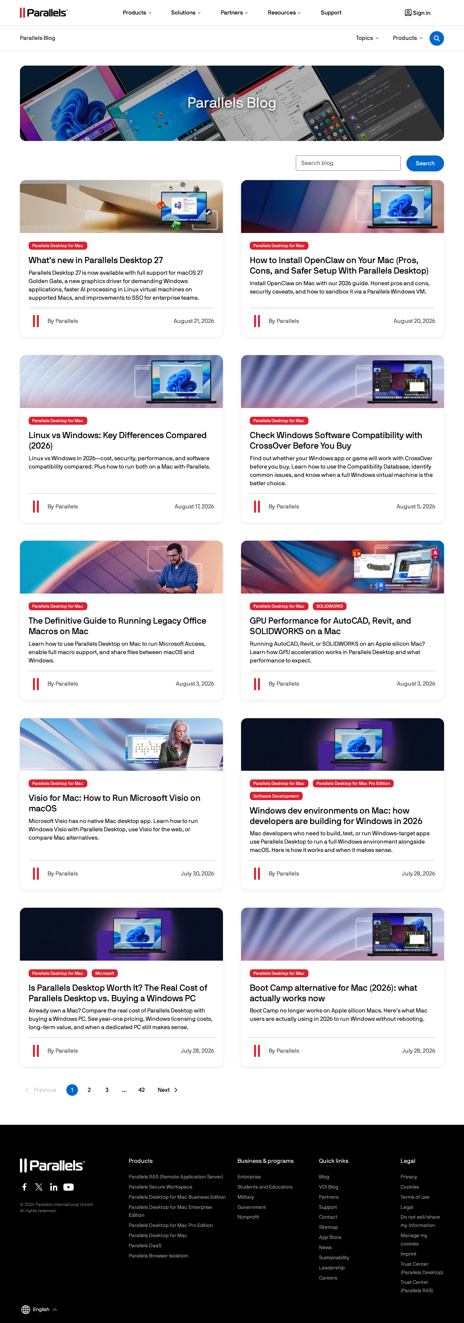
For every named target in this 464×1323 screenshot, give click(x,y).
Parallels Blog (37, 38)
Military (245, 1197)
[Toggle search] (437, 38)
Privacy (409, 1177)
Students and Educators (265, 1187)
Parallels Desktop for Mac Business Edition (177, 1197)
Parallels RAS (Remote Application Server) (176, 1177)
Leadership (332, 1267)
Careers (328, 1278)
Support (328, 1207)
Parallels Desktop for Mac (158, 1235)
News (325, 1247)
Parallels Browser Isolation (158, 1255)
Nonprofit (248, 1217)
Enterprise (249, 1177)
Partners (329, 1197)
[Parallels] (44, 13)
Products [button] (405, 38)
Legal (407, 1207)
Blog (324, 1177)
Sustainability (334, 1257)
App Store (330, 1237)
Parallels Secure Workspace (160, 1187)
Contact (328, 1217)
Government (251, 1207)
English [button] (41, 1309)
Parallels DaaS (145, 1245)
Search (425, 163)
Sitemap (328, 1227)
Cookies (410, 1187)
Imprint (409, 1254)
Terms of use (415, 1197)
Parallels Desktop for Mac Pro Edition (171, 1225)
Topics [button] (364, 38)
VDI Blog (328, 1187)
